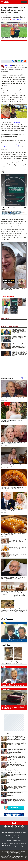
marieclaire (14, 645)
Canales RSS (5, 843)
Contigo (20, 836)
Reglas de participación (20, 846)
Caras (15, 836)
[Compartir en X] (16, 61)
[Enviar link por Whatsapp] (19, 61)
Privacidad (5, 846)
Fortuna (24, 830)
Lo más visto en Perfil (9, 770)
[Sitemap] (22, 826)
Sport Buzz (8, 840)
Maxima (20, 840)
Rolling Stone (20, 838)
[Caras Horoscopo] (14, 816)
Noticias (11, 830)
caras (14, 667)
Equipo (11, 846)
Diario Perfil (5, 830)
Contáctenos (22, 843)
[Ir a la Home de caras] (6, 2)
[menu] (2, 2)
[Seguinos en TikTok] (16, 826)
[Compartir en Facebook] (13, 61)
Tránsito (14, 848)
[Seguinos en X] (12, 826)
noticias (14, 623)
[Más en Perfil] (9, 619)
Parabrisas (11, 832)
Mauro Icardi (12, 322)
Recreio (15, 840)
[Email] (25, 61)
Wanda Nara (8, 65)
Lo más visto (6, 733)
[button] (14, 31)
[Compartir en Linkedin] (22, 61)
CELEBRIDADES (4, 5)
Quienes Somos (14, 843)
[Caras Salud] (14, 809)
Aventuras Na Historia (10, 838)
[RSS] (19, 826)
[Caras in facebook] (9, 826)
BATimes (23, 832)
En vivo (24, 1)
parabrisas (14, 689)
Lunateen (17, 832)
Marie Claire (18, 830)
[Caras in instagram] (5, 826)
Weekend (4, 832)
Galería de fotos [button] (16, 19)
